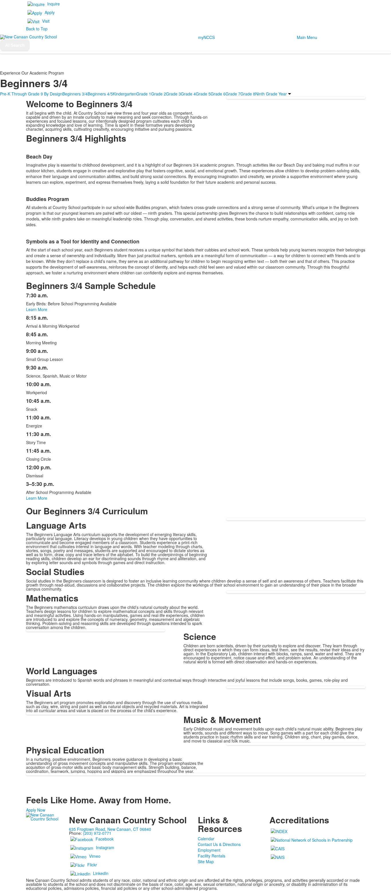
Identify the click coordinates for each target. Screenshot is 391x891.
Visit (46, 21)
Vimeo (94, 856)
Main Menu (307, 37)
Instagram (105, 847)
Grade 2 (158, 94)
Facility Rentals (211, 856)
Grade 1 (143, 94)
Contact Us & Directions (219, 844)
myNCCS (206, 37)
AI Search (15, 45)
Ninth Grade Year (271, 94)
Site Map (206, 861)
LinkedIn (100, 873)
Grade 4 (188, 94)
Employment (209, 850)
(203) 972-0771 (97, 833)
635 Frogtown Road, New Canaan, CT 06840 (110, 829)
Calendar (206, 838)
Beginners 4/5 (100, 94)
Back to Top (37, 29)
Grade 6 (218, 94)
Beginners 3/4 (75, 94)
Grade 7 (233, 94)
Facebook (105, 839)
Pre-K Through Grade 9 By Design (31, 94)
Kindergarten (124, 94)
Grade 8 (247, 94)
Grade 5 (203, 94)
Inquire (53, 4)
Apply (50, 12)
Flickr (92, 864)
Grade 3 (173, 94)
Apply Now (35, 810)
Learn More (36, 309)
